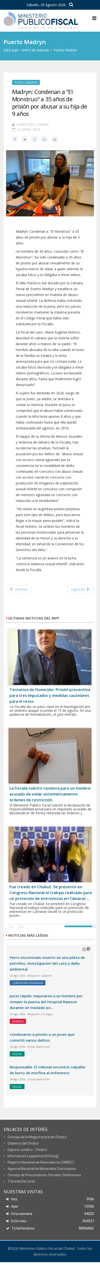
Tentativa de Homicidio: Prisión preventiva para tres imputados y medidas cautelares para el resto (49, 695)
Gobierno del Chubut (23, 1143)
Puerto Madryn (65, 50)
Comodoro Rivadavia (27, 983)
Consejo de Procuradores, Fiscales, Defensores (44, 1175)
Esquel (17, 1054)
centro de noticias (35, 50)
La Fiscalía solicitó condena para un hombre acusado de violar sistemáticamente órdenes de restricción (50, 794)
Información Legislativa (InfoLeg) (33, 1156)
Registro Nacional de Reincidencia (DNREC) (40, 1162)
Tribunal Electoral (21, 1181)
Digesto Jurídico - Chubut (27, 1150)
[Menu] (94, 18)
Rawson (18, 1021)
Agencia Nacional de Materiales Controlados (41, 1169)
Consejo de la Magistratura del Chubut (37, 1137)
